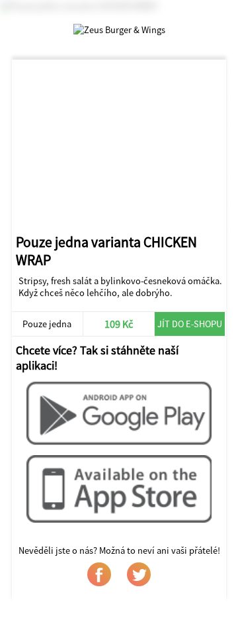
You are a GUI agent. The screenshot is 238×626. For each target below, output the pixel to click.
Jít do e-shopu (189, 324)
